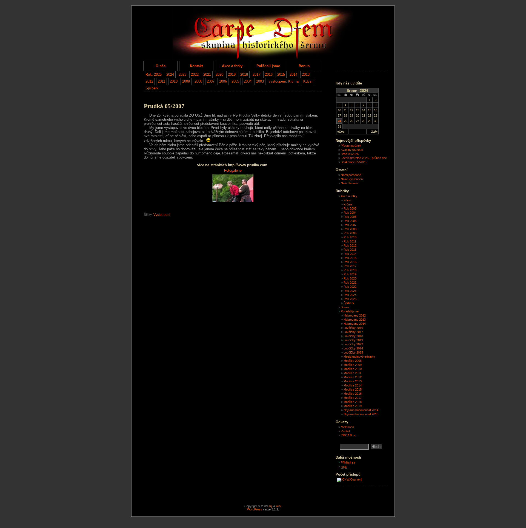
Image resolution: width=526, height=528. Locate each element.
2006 (223, 81)
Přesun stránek (351, 145)
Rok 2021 (350, 282)
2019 (232, 74)
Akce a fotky (232, 66)
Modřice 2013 (353, 381)
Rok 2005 (350, 216)
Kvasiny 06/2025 (352, 149)
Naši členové (349, 183)
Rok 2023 (350, 290)
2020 (219, 74)
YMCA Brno (348, 435)
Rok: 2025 (153, 74)
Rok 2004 (350, 212)
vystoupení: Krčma (283, 81)
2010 (174, 81)
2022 (195, 74)
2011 (161, 81)
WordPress (254, 509)
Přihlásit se (348, 462)
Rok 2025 (350, 299)
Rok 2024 (350, 295)
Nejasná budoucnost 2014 (361, 410)
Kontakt (196, 66)
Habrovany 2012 (355, 315)
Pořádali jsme (268, 66)
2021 (207, 74)
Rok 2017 (350, 266)
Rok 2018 (350, 270)
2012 (149, 81)
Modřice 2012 (353, 377)
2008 (198, 81)
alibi (278, 506)
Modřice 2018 (353, 401)
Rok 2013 (350, 249)
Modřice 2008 (353, 360)
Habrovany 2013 (355, 319)
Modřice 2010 (353, 369)
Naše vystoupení (352, 179)
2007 (211, 81)
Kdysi (307, 81)
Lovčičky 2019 (353, 340)
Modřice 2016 (353, 393)
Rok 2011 (350, 241)
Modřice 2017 (353, 397)
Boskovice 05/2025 (353, 162)
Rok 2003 (350, 208)
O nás (160, 66)
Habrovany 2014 (355, 323)
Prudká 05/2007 (164, 106)
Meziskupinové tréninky (359, 356)
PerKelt (345, 431)
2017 (256, 74)
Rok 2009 (350, 233)
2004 (247, 81)
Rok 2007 (350, 225)
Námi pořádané (351, 175)
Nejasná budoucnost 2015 (361, 414)
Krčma (348, 204)
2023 (182, 74)
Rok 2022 (350, 286)
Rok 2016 (350, 262)
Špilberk (151, 88)
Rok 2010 (350, 237)
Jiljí (270, 506)
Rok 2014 (350, 253)
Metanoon (347, 427)
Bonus (304, 66)
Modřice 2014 (353, 385)
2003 (260, 81)
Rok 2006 (350, 220)
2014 (293, 74)
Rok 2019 (350, 274)
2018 (244, 74)
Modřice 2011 (352, 373)
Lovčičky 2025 (353, 352)
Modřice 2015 (353, 389)
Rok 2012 (350, 245)
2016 (269, 74)
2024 (170, 74)
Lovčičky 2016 (353, 327)
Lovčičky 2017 (353, 332)
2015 (281, 74)
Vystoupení (161, 214)
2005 (235, 81)
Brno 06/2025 (350, 154)
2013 (306, 74)
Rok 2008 (350, 229)
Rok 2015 (350, 257)
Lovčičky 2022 (353, 344)
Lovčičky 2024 (353, 348)
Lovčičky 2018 (353, 336)
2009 (186, 81)
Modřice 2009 (353, 364)
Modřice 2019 (353, 406)
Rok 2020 (350, 278)
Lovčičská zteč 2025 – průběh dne (364, 158)
